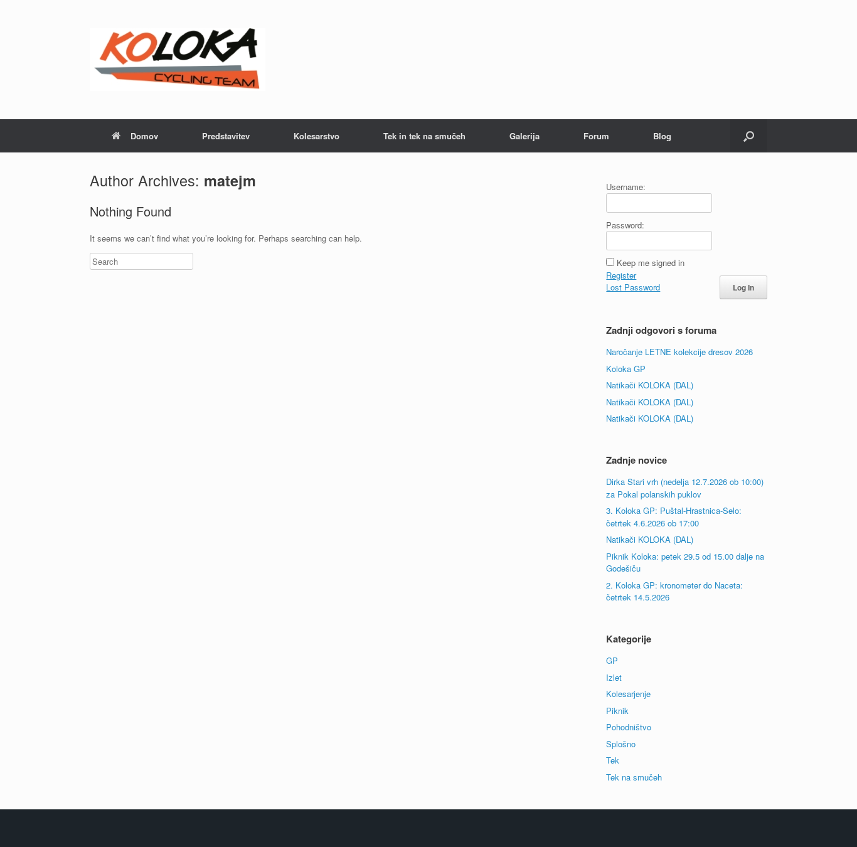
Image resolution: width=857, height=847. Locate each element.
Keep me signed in (650, 263)
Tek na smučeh (634, 777)
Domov (144, 136)
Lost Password (633, 287)
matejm (230, 180)
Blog (662, 136)
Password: (625, 225)
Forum (596, 136)
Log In (743, 287)
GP (612, 660)
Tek (612, 760)
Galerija (524, 136)
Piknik (617, 710)
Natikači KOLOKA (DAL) (649, 385)
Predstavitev (226, 136)
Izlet (614, 677)
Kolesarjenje (628, 694)
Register (621, 275)
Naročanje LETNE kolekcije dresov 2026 (679, 352)
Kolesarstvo (316, 136)
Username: (626, 187)
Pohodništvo (628, 727)
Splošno (621, 744)
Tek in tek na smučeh (424, 136)
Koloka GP (626, 369)
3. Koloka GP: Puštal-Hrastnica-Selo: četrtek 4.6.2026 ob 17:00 (674, 516)
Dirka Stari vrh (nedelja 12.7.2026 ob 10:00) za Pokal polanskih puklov (685, 488)
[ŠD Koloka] (177, 59)
